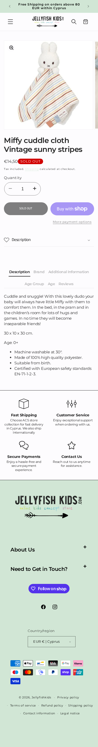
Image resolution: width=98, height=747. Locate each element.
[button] (10, 21)
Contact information (39, 713)
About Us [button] (22, 550)
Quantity (13, 177)
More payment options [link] (72, 222)
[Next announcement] (88, 6)
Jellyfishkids (41, 697)
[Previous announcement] (9, 6)
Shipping (32, 169)
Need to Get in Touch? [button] (39, 569)
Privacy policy (68, 697)
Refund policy (52, 705)
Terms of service (23, 705)
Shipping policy (80, 705)
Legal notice (70, 713)
